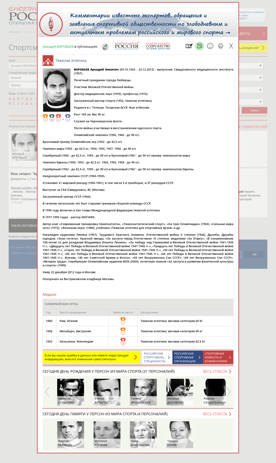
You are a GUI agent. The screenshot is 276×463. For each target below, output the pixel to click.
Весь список (215, 371)
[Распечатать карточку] (220, 46)
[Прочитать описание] (199, 46)
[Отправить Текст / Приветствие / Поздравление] (210, 46)
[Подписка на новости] (189, 46)
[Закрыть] (231, 46)
